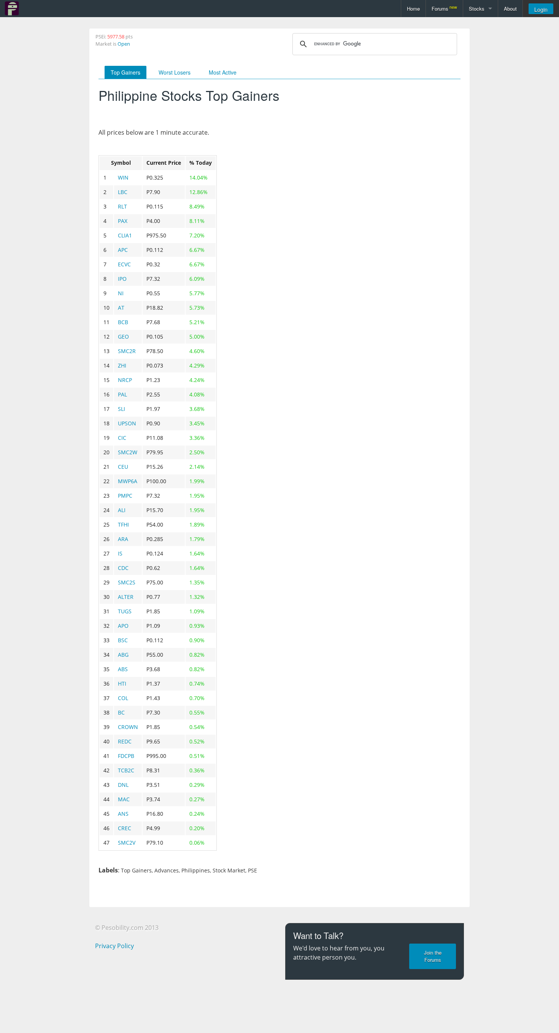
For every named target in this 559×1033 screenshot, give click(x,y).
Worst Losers (175, 72)
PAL (122, 394)
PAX (122, 220)
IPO (122, 278)
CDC (123, 567)
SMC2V (126, 842)
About (510, 8)
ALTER (125, 596)
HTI (122, 683)
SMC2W (127, 452)
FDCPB (126, 755)
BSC (123, 640)
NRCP (125, 380)
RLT (122, 206)
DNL (123, 784)
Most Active (223, 72)
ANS (123, 813)
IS (120, 553)
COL (123, 698)
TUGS (125, 611)
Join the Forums (432, 956)
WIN (123, 177)
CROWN (128, 727)
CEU (123, 466)
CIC (122, 437)
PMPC (125, 495)
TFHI (123, 524)
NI (121, 293)
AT (121, 307)
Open (124, 43)
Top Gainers (125, 72)
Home (413, 8)
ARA (123, 539)
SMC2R (127, 351)
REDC (125, 741)
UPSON (127, 423)
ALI (121, 510)
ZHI (122, 365)
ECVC (124, 264)
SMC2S (126, 582)
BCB (123, 322)
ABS (123, 669)
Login (541, 9)
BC (121, 712)
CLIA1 (125, 235)
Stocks (476, 8)
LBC (122, 192)
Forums (444, 8)
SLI (121, 408)
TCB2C (126, 770)
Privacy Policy (114, 946)
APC (123, 249)
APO (123, 625)
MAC (124, 799)
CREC (124, 828)
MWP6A (127, 481)
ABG (123, 654)
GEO (123, 336)
